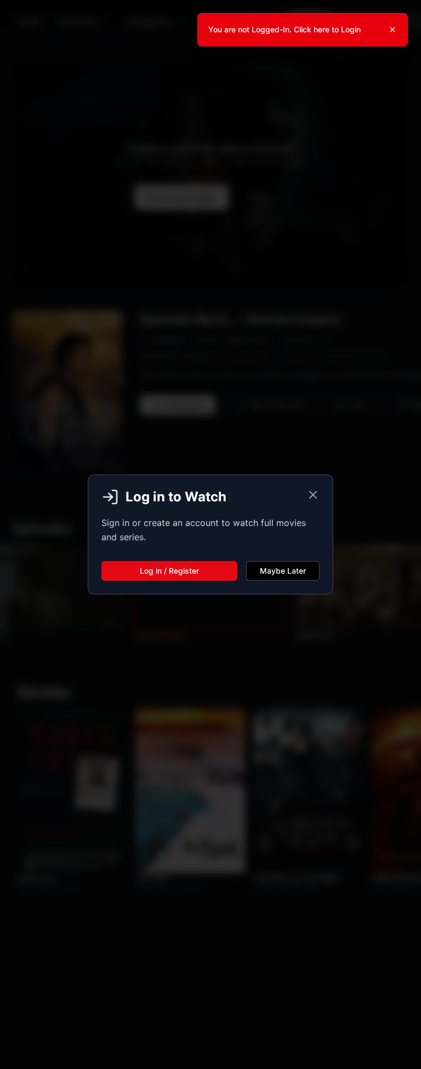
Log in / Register (169, 570)
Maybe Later (283, 570)
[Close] (392, 29)
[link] (302, 30)
